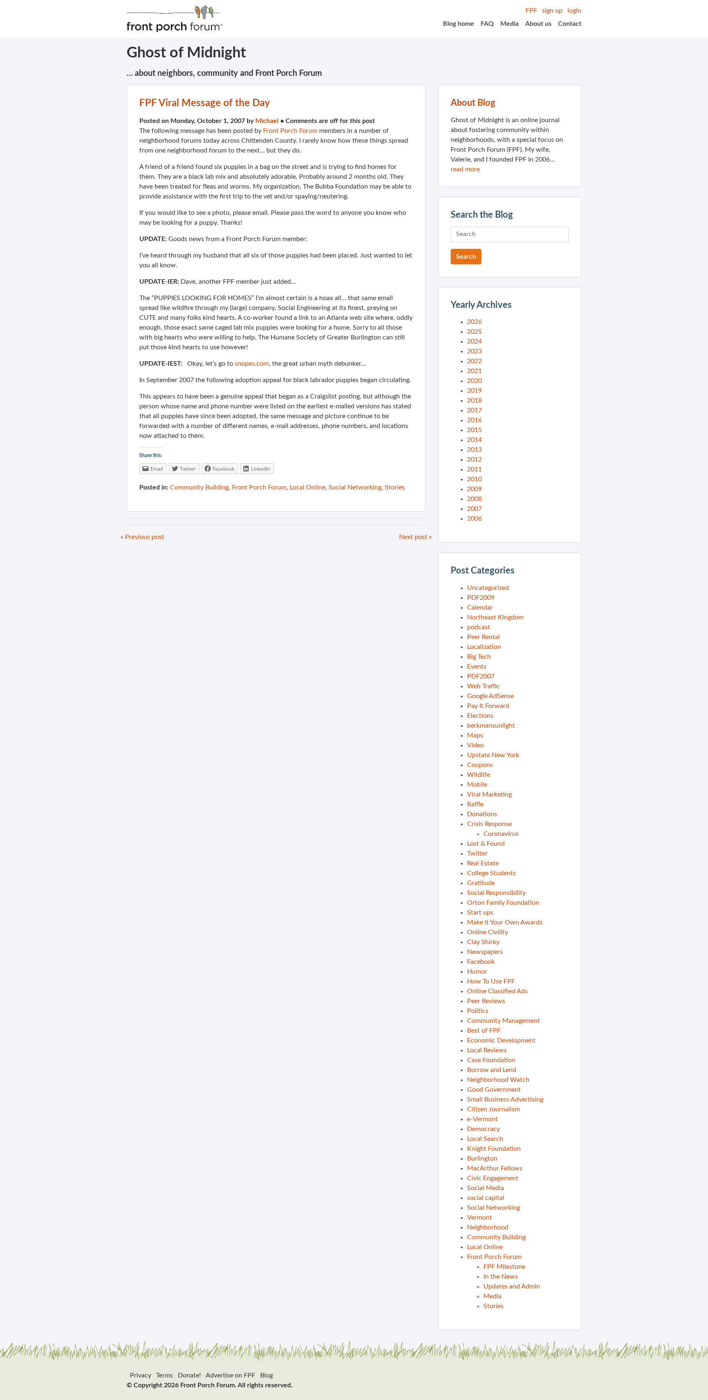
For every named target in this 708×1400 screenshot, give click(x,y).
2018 (474, 400)
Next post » (415, 537)
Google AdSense (490, 696)
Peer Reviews (486, 1001)
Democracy (483, 1129)
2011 (474, 469)
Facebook (481, 961)
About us (538, 23)
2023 (474, 351)
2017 (474, 410)
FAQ (487, 23)
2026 (474, 322)
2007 (474, 508)
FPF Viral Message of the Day (204, 103)
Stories (395, 487)
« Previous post (142, 537)
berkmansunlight (491, 725)
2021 (474, 371)
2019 (474, 390)
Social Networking (355, 487)
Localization (484, 647)
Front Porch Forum (290, 130)
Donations (482, 814)
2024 (474, 341)
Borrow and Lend (491, 1070)
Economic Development (501, 1040)
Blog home (458, 23)
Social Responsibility (496, 893)
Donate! (189, 1375)
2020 (474, 381)
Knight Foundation (494, 1148)
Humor (477, 971)
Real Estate (483, 863)
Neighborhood (487, 1227)
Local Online (307, 487)
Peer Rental (483, 637)
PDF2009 (481, 597)
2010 (474, 479)
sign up (552, 10)
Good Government (494, 1089)
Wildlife (478, 775)
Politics (477, 1011)
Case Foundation (491, 1060)
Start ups (480, 912)
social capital (485, 1198)
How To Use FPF (491, 981)
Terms (164, 1375)
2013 (474, 449)
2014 (474, 440)
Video (475, 745)
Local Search (485, 1139)
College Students (491, 873)
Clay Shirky (483, 942)
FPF (531, 10)
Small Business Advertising (505, 1099)
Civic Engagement (492, 1178)
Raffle (475, 804)
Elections (480, 716)
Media (509, 23)
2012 (474, 459)
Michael (267, 121)
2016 (474, 420)
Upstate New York (493, 755)
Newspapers (485, 952)
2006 (474, 518)
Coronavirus (501, 834)
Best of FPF (484, 1030)
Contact (569, 23)
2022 (474, 361)
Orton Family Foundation (503, 902)
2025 (474, 331)
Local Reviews (487, 1050)
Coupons (480, 765)
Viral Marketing (489, 794)
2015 (474, 430)
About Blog (473, 102)
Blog (266, 1375)
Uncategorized (488, 588)
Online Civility (487, 932)
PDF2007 (481, 676)
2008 (474, 499)
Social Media (485, 1188)
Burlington (482, 1158)
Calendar (480, 607)
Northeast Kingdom (495, 617)
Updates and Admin (511, 1286)
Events (476, 666)
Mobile (477, 784)
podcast (478, 627)
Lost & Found (486, 843)
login (574, 10)
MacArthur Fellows (494, 1168)
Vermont (479, 1217)
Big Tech (479, 656)
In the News (500, 1276)
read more (465, 169)
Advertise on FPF (230, 1375)
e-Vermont (482, 1119)
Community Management (503, 1021)
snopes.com (252, 363)
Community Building (199, 487)
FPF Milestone (504, 1266)
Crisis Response (489, 824)
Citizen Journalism (493, 1109)
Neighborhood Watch (498, 1080)
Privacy (140, 1375)
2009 (474, 489)
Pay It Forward (488, 706)
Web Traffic (483, 686)
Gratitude (481, 883)
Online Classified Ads (497, 991)
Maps (475, 735)
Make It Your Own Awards (504, 922)
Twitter (477, 853)
